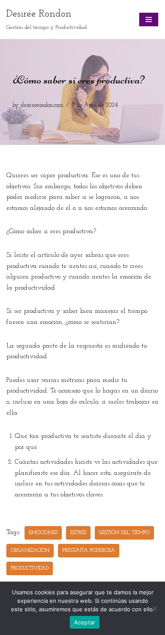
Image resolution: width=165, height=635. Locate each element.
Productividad (30, 568)
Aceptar (85, 622)
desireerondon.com (42, 105)
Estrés (78, 532)
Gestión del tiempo (124, 532)
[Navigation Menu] (149, 19)
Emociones (43, 532)
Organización (30, 550)
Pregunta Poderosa (88, 550)
